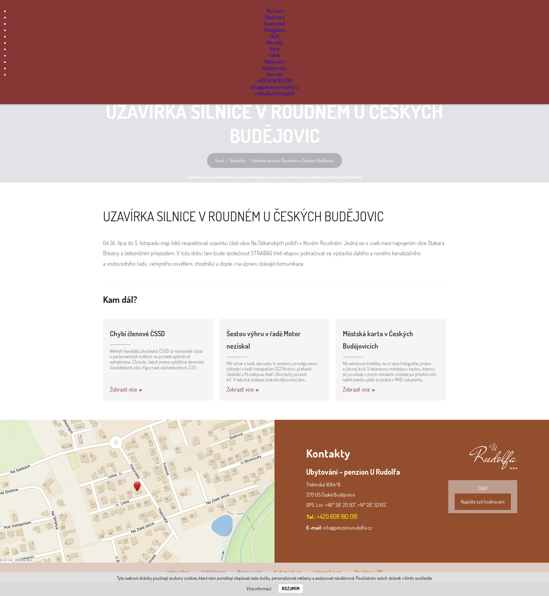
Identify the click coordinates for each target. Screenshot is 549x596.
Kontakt (274, 74)
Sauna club (275, 23)
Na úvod (275, 11)
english (288, 93)
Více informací (259, 588)
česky (260, 93)
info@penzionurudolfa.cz (274, 87)
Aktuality (274, 42)
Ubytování (275, 17)
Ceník (274, 55)
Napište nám (274, 68)
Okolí (274, 36)
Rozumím (291, 588)
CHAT (483, 495)
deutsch (273, 93)
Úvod (219, 160)
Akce (274, 49)
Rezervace (274, 61)
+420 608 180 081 (274, 80)
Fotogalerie (274, 30)
